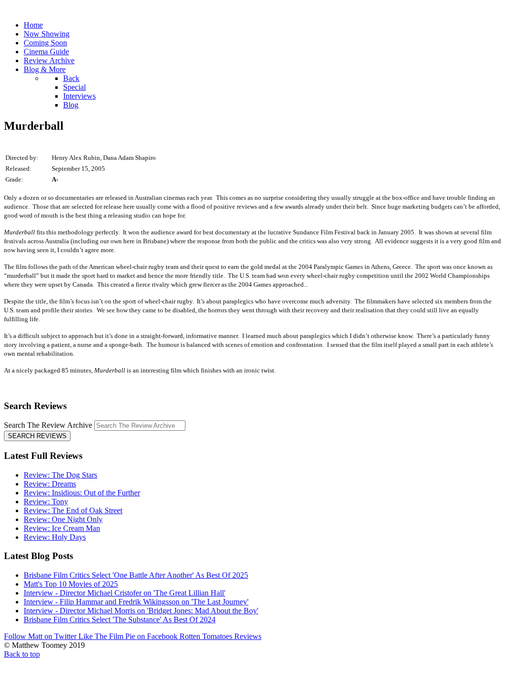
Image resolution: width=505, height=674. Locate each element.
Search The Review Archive (48, 425)
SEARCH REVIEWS (37, 436)
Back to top (22, 654)
